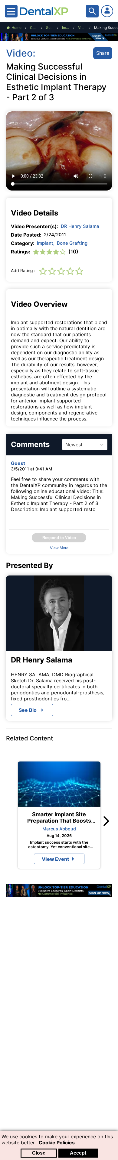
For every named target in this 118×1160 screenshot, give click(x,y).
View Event (55, 859)
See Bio (28, 710)
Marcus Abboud (59, 828)
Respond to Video (59, 537)
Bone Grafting (72, 243)
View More (59, 548)
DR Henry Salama (80, 226)
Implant (45, 243)
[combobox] (66, 445)
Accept (78, 1152)
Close (38, 1152)
